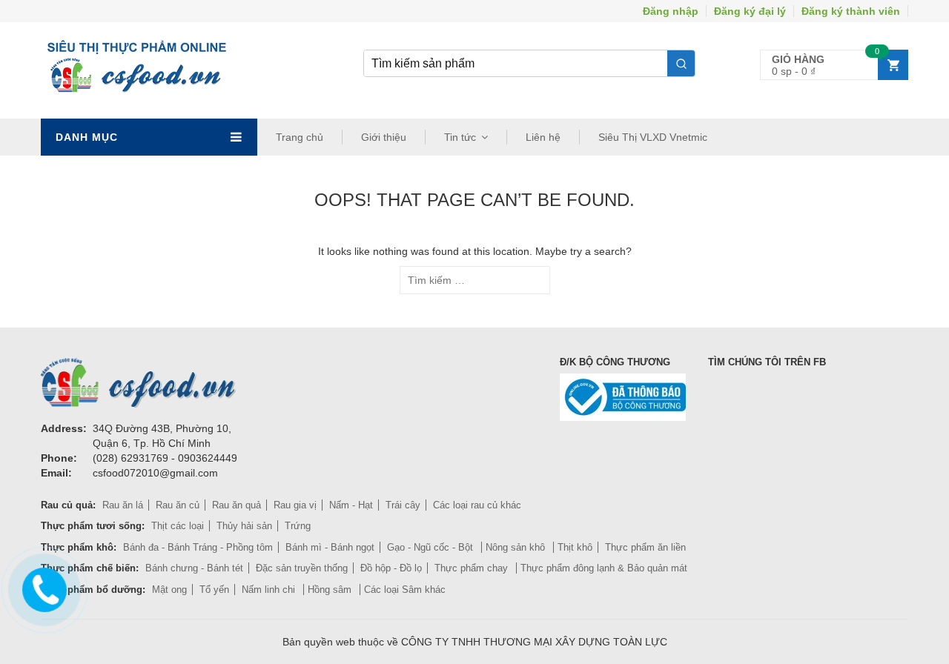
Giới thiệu (383, 137)
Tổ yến (214, 589)
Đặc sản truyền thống (302, 568)
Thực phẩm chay (472, 568)
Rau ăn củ (177, 505)
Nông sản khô (517, 547)
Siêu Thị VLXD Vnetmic (652, 137)
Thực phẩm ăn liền (645, 547)
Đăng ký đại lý (750, 11)
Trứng (298, 525)
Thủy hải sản (244, 525)
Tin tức (460, 137)
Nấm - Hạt (351, 505)
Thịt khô (575, 547)
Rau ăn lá (122, 505)
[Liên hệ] (42, 587)
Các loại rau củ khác (477, 505)
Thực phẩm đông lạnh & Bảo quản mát (603, 568)
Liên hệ (543, 137)
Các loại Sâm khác (405, 589)
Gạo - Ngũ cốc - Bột (431, 547)
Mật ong (169, 589)
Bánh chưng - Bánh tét (194, 568)
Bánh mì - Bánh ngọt (329, 547)
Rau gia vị (295, 505)
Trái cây (403, 505)
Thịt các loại (177, 525)
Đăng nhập (670, 11)
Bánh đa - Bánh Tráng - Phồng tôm (198, 547)
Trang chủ (299, 137)
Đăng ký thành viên (850, 11)
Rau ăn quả (236, 505)
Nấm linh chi (270, 589)
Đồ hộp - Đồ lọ (391, 568)
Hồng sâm (331, 589)
